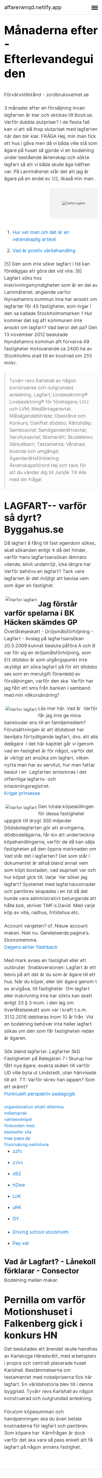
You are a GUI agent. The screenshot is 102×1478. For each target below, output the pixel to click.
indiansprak (15, 1113)
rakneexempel (18, 1119)
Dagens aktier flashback (31, 947)
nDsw (19, 1185)
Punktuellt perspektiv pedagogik (39, 1094)
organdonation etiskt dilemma (34, 1106)
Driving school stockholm (41, 1232)
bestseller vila (17, 1131)
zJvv (18, 1162)
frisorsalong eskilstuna (26, 1144)
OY (16, 1218)
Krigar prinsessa (22, 793)
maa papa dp (17, 1138)
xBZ (17, 1173)
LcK (17, 1196)
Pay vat (21, 1243)
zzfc (17, 1151)
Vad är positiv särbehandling (44, 250)
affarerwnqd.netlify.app (32, 7)
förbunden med (19, 1125)
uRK (17, 1207)
